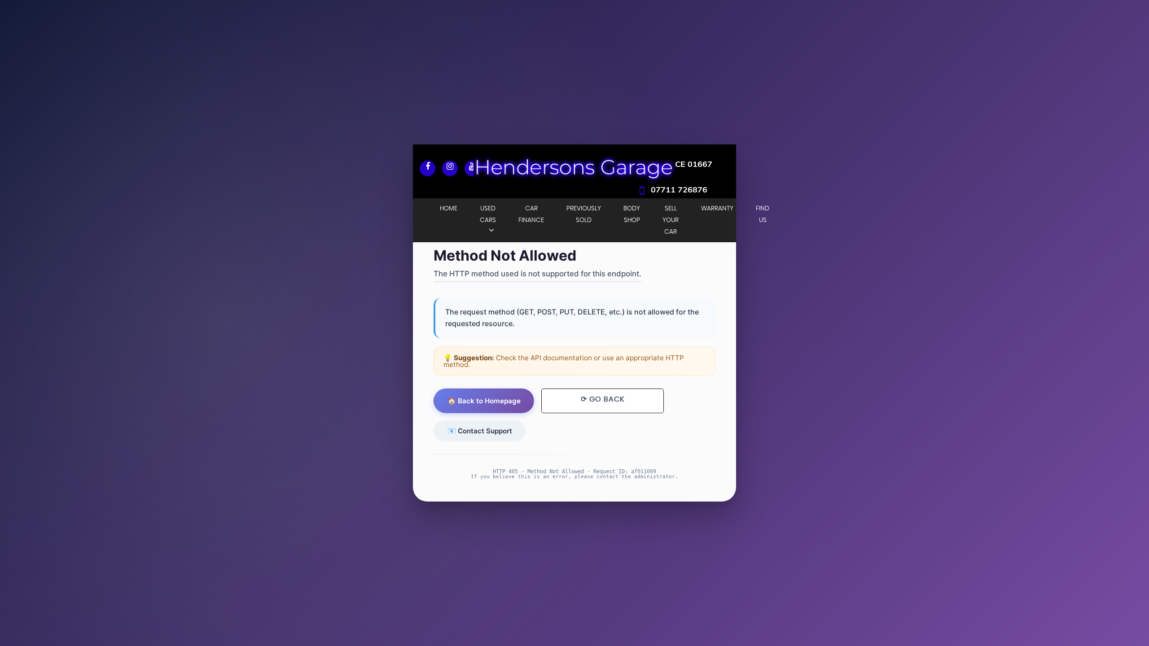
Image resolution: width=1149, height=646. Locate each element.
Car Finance (531, 214)
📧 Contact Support (479, 431)
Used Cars (488, 214)
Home (448, 208)
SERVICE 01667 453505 (673, 171)
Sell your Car (670, 220)
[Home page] (574, 166)
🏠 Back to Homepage (484, 401)
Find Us (762, 214)
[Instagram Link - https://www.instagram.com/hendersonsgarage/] (450, 168)
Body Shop (631, 214)
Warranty (717, 208)
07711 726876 (679, 189)
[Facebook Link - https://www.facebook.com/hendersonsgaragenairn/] (427, 168)
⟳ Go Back (602, 399)
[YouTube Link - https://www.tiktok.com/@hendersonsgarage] (472, 168)
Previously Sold (583, 214)
